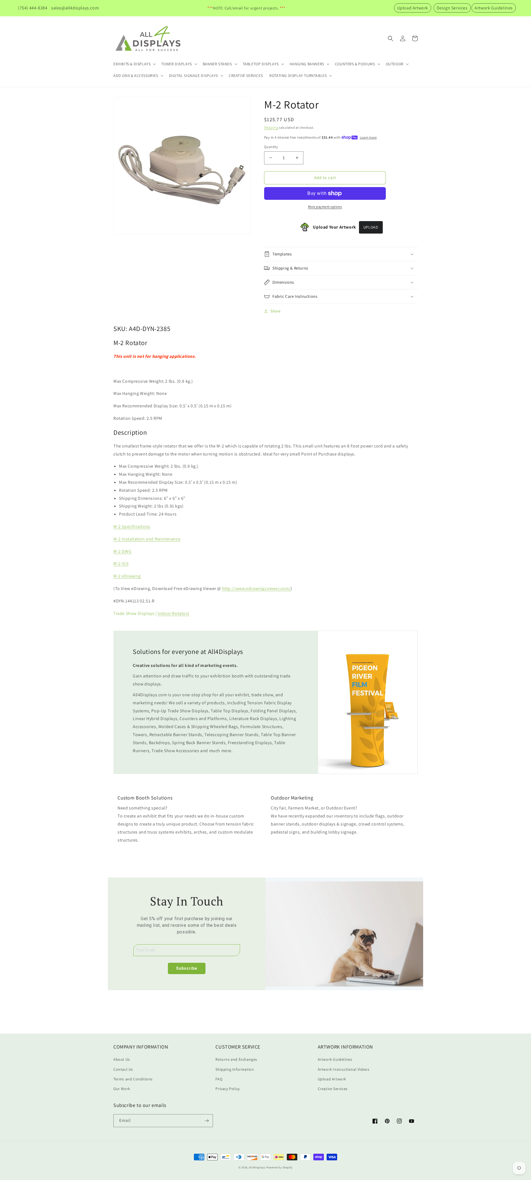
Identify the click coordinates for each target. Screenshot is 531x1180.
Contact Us (123, 1069)
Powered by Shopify (279, 1167)
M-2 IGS (120, 563)
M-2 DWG (122, 551)
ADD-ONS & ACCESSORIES (135, 75)
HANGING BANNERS (307, 63)
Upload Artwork (412, 8)
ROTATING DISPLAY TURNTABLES (298, 75)
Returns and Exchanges (236, 1059)
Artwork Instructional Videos (343, 1069)
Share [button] (275, 311)
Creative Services (333, 1088)
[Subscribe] (207, 1120)
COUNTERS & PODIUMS (355, 63)
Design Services (452, 8)
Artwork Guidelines (494, 8)
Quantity (271, 146)
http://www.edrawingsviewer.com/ (256, 588)
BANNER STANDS (217, 63)
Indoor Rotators (173, 613)
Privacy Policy (227, 1088)
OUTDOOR (395, 63)
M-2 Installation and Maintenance (146, 539)
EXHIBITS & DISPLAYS (131, 63)
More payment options (325, 207)
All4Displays (257, 1167)
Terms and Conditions (133, 1079)
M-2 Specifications (131, 526)
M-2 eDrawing (126, 576)
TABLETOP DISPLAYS (261, 63)
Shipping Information (234, 1069)
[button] (134, 64)
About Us (121, 1059)
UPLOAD (370, 227)
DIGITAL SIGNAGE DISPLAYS (193, 75)
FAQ (218, 1079)
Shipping (271, 127)
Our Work (121, 1088)
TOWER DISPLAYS (176, 63)
